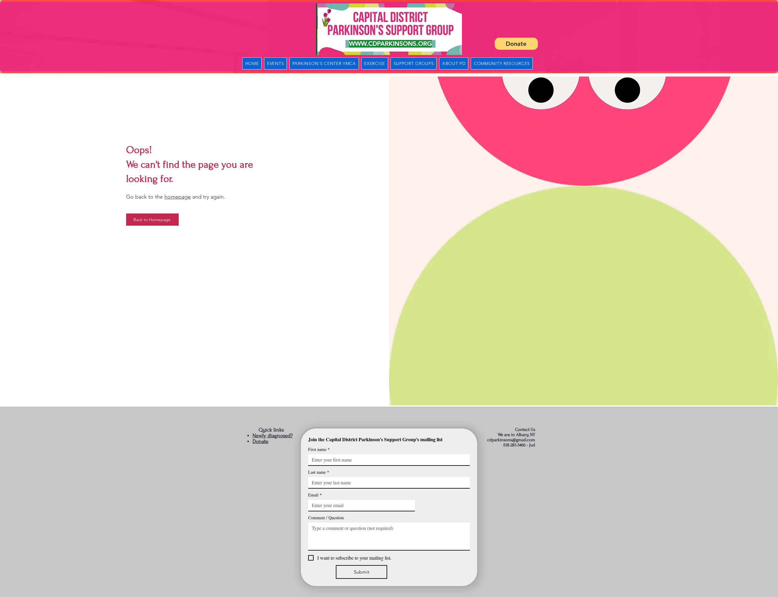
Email (315, 494)
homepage (177, 196)
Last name (318, 472)
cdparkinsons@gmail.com (511, 439)
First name (319, 449)
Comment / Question (326, 517)
